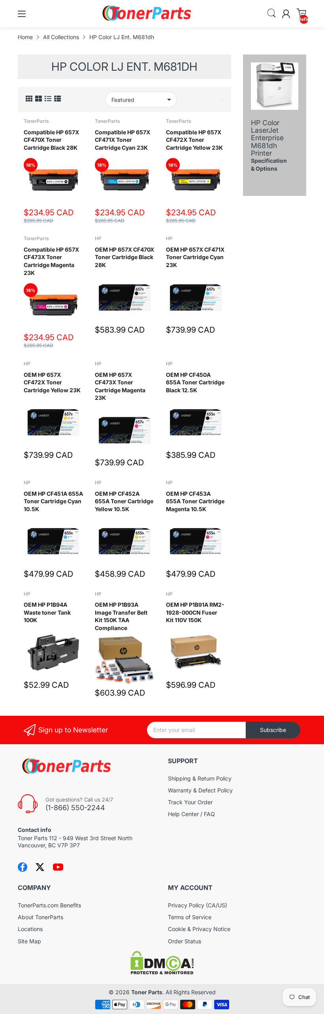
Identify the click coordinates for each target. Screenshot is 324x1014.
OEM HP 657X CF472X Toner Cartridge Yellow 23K (52, 382)
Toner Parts (146, 992)
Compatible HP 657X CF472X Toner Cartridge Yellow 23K (194, 140)
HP (98, 238)
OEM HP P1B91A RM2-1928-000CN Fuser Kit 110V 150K (195, 612)
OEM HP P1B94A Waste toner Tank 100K (47, 612)
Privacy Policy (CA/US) (197, 905)
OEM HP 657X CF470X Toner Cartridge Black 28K (124, 257)
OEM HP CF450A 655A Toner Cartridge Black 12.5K (195, 382)
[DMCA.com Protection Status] (162, 972)
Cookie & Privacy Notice (199, 929)
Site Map (29, 941)
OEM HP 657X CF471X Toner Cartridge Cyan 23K (195, 257)
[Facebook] (22, 867)
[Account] (286, 13)
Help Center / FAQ (191, 814)
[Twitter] (40, 867)
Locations (30, 929)
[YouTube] (58, 867)
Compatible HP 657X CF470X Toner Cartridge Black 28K (51, 140)
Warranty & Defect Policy (200, 790)
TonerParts (36, 121)
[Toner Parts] (147, 20)
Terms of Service (189, 917)
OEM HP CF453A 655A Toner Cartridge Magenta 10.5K (195, 501)
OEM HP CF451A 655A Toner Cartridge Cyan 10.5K (53, 501)
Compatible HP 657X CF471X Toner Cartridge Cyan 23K (122, 140)
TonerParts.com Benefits (49, 905)
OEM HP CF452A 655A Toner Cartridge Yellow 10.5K (124, 501)
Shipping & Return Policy (200, 778)
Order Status (184, 941)
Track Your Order (190, 802)
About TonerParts (40, 917)
